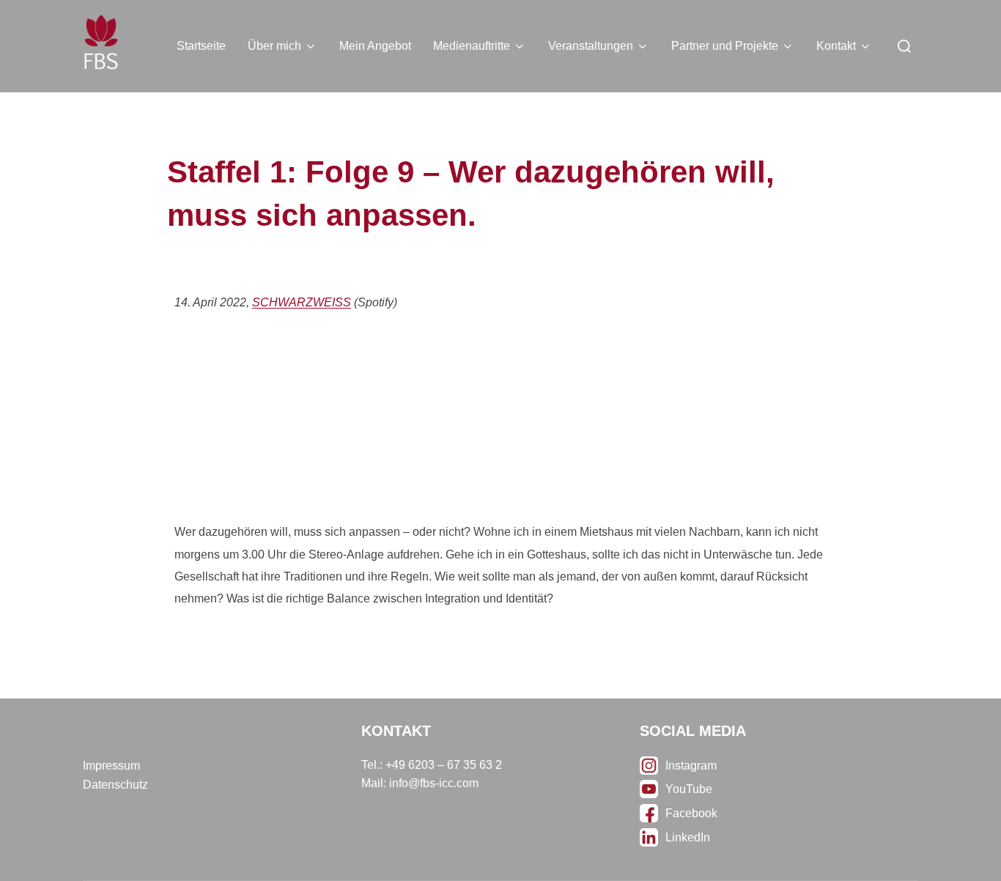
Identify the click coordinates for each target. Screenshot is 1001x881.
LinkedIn (687, 837)
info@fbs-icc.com (434, 783)
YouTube (688, 789)
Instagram (691, 765)
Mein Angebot (375, 46)
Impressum (111, 765)
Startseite (201, 46)
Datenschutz (115, 784)
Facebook (691, 813)
